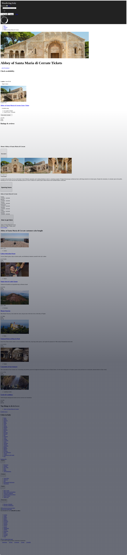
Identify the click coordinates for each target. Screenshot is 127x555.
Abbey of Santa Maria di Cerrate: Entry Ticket (15, 105)
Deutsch (5, 520)
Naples (5, 423)
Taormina (6, 443)
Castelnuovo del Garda (9, 455)
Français (5, 524)
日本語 (5, 529)
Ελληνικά (6, 521)
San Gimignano (7, 452)
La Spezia (6, 440)
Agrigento (6, 445)
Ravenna (6, 432)
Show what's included (6, 115)
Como (5, 441)
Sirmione (6, 436)
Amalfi (5, 453)
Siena (5, 431)
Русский (6, 534)
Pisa (4, 435)
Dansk (5, 518)
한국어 (5, 525)
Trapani (5, 444)
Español (5, 522)
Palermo (5, 427)
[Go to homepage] (8, 6)
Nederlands (6, 528)
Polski (5, 532)
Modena (5, 448)
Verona (5, 426)
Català (5, 516)
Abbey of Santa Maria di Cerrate (11, 409)
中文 (5, 536)
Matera (5, 449)
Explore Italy (4, 459)
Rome (5, 418)
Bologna (5, 430)
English (5, 515)
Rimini (5, 447)
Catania (5, 439)
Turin (5, 424)
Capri (5, 438)
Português (6, 531)
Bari (5, 456)
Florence (6, 420)
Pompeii (5, 434)
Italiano (5, 527)
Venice (5, 419)
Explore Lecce (4, 411)
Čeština (5, 517)
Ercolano (6, 451)
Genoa (5, 428)
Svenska (5, 535)
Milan (5, 422)
